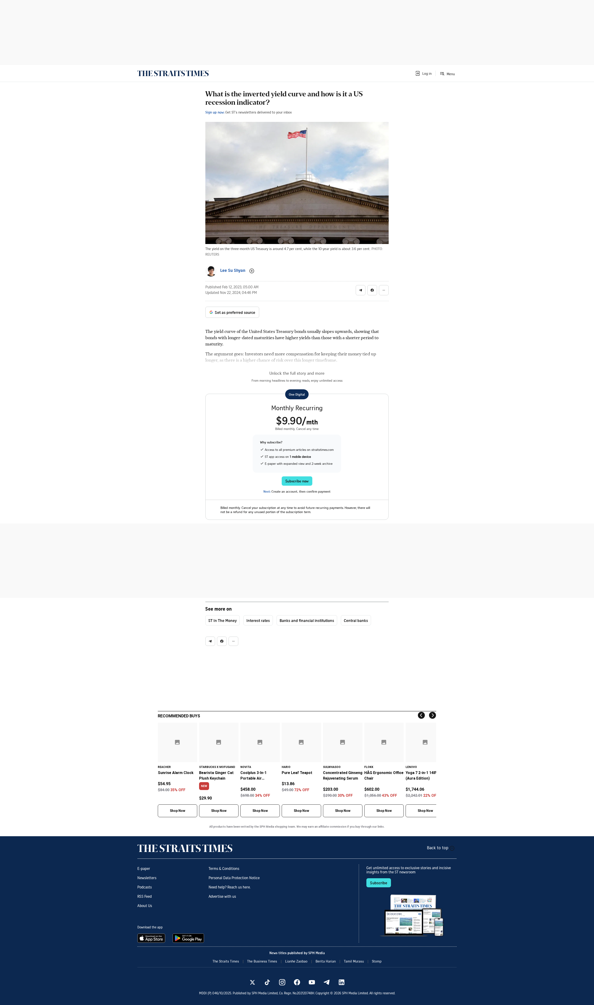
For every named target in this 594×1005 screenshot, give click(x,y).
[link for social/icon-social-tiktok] (267, 982)
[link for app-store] (152, 938)
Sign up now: (214, 112)
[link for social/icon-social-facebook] (297, 982)
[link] (173, 73)
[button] (423, 73)
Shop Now (177, 811)
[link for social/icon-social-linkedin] (341, 982)
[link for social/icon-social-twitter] (252, 982)
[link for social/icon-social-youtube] (312, 982)
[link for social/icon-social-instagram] (282, 982)
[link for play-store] (189, 938)
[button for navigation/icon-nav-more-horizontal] (384, 290)
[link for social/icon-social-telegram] (326, 982)
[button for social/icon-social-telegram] (360, 290)
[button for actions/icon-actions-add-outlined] (252, 271)
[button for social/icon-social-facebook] (372, 290)
